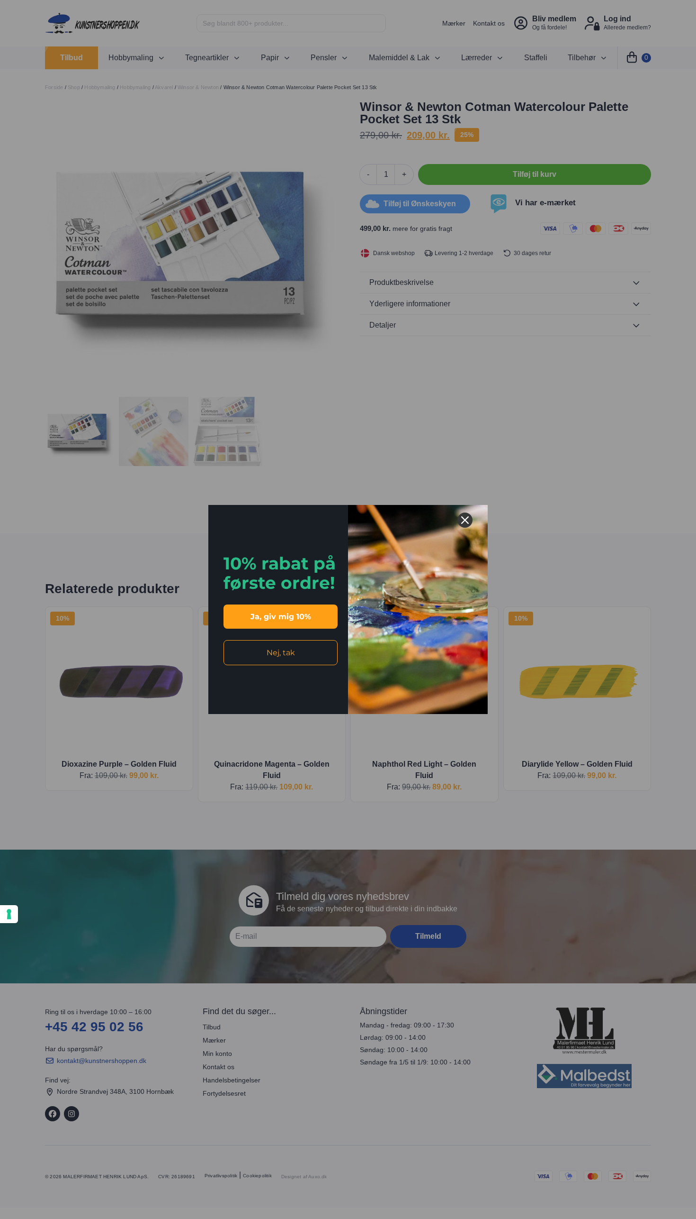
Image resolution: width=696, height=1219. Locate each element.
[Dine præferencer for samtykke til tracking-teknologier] (9, 914)
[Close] (465, 520)
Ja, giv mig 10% (280, 616)
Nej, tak (281, 652)
